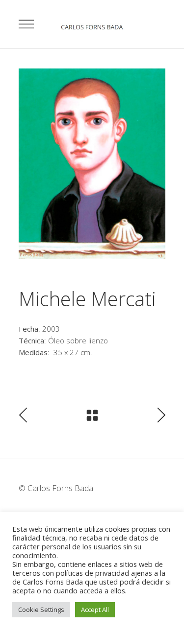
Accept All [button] (95, 609)
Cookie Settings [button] (41, 609)
